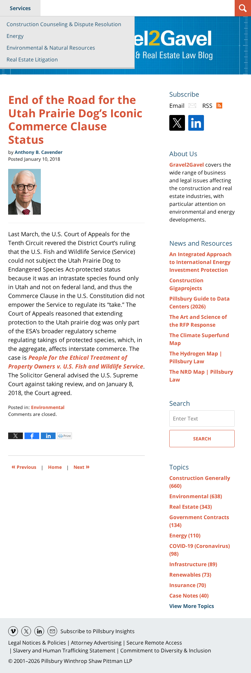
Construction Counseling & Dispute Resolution (64, 24)
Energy (15, 36)
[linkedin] (39, 631)
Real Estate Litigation (32, 59)
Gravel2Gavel (186, 164)
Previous (23, 466)
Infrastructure (193, 564)
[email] (52, 631)
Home (55, 467)
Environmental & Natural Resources (51, 47)
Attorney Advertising (96, 642)
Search (202, 438)
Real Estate (190, 506)
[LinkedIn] (196, 123)
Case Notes (189, 595)
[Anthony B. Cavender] (27, 192)
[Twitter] (177, 123)
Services (20, 8)
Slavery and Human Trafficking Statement (64, 650)
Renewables (190, 574)
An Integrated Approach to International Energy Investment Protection (200, 262)
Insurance (187, 585)
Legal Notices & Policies (37, 642)
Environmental (47, 407)
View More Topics (191, 606)
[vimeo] (13, 631)
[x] (26, 631)
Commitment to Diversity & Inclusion (165, 650)
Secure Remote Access (154, 642)
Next (82, 466)
